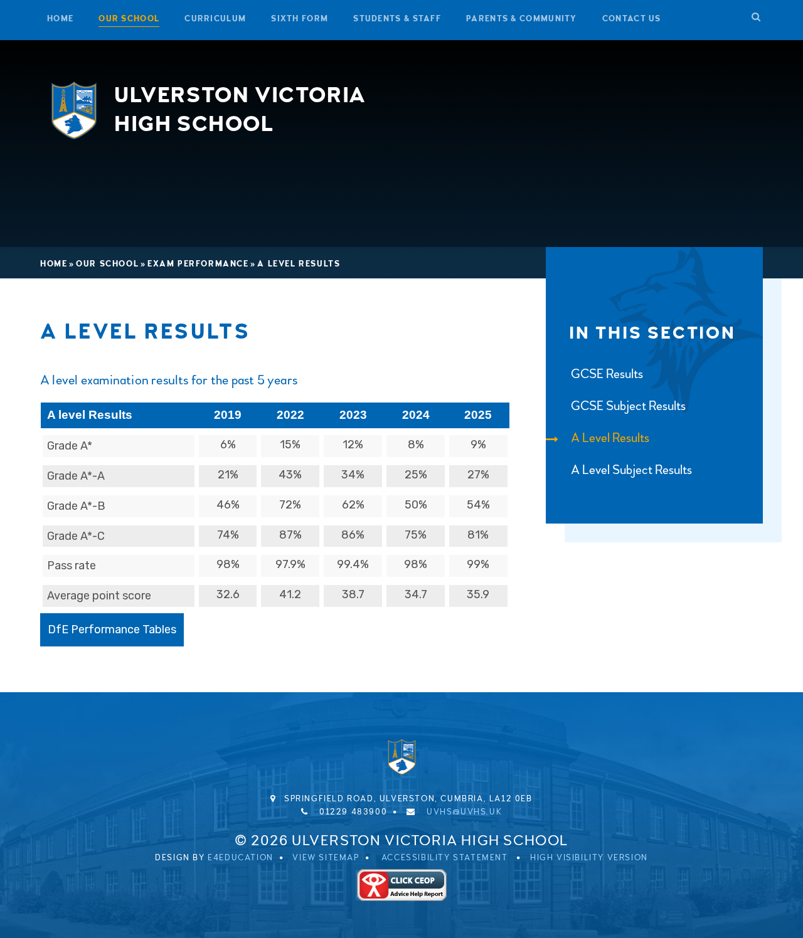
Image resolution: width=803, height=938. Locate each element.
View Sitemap (325, 858)
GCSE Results (607, 374)
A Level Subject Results (631, 470)
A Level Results (298, 264)
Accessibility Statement (444, 858)
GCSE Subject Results (628, 406)
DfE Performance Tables (112, 629)
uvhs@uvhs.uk (464, 812)
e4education (241, 858)
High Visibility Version (589, 858)
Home (53, 264)
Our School (107, 264)
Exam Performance (198, 264)
